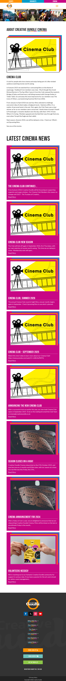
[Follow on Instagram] (35, 614)
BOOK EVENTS (32, 656)
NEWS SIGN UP (32, 650)
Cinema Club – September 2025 (23, 352)
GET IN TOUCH (32, 662)
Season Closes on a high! (20, 461)
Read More (12, 197)
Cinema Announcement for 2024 (24, 517)
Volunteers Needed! (18, 571)
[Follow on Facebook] (26, 614)
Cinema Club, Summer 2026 (21, 298)
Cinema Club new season (20, 242)
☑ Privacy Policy (33, 677)
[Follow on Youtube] (40, 614)
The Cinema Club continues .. (22, 186)
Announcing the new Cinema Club (25, 405)
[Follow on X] (31, 614)
